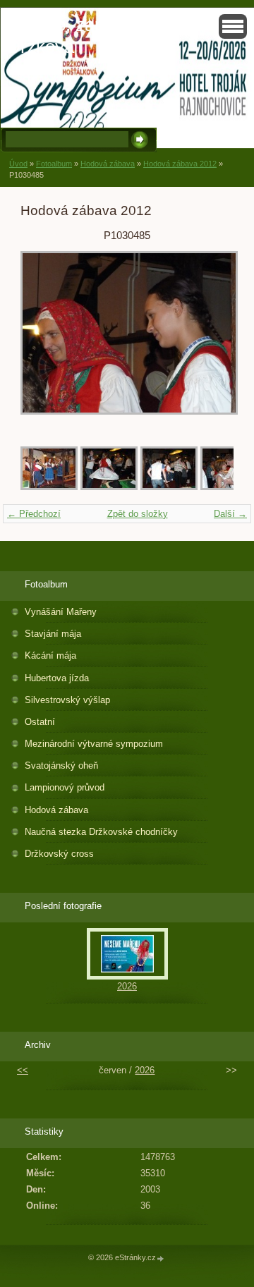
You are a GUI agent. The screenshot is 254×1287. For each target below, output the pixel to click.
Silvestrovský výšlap (67, 700)
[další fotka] (210, 340)
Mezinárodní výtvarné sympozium (94, 743)
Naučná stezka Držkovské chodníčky (101, 832)
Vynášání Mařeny (61, 611)
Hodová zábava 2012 (180, 163)
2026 (127, 986)
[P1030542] (109, 487)
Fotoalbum (54, 163)
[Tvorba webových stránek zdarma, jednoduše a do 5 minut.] (161, 1258)
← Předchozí (34, 513)
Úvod (18, 163)
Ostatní (40, 721)
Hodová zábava (107, 163)
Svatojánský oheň (61, 765)
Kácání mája (50, 655)
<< (22, 1070)
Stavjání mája (53, 633)
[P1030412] (49, 487)
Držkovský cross (59, 853)
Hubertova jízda (57, 678)
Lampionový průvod (64, 787)
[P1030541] (169, 487)
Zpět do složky (137, 513)
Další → (230, 513)
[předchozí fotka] (43, 340)
